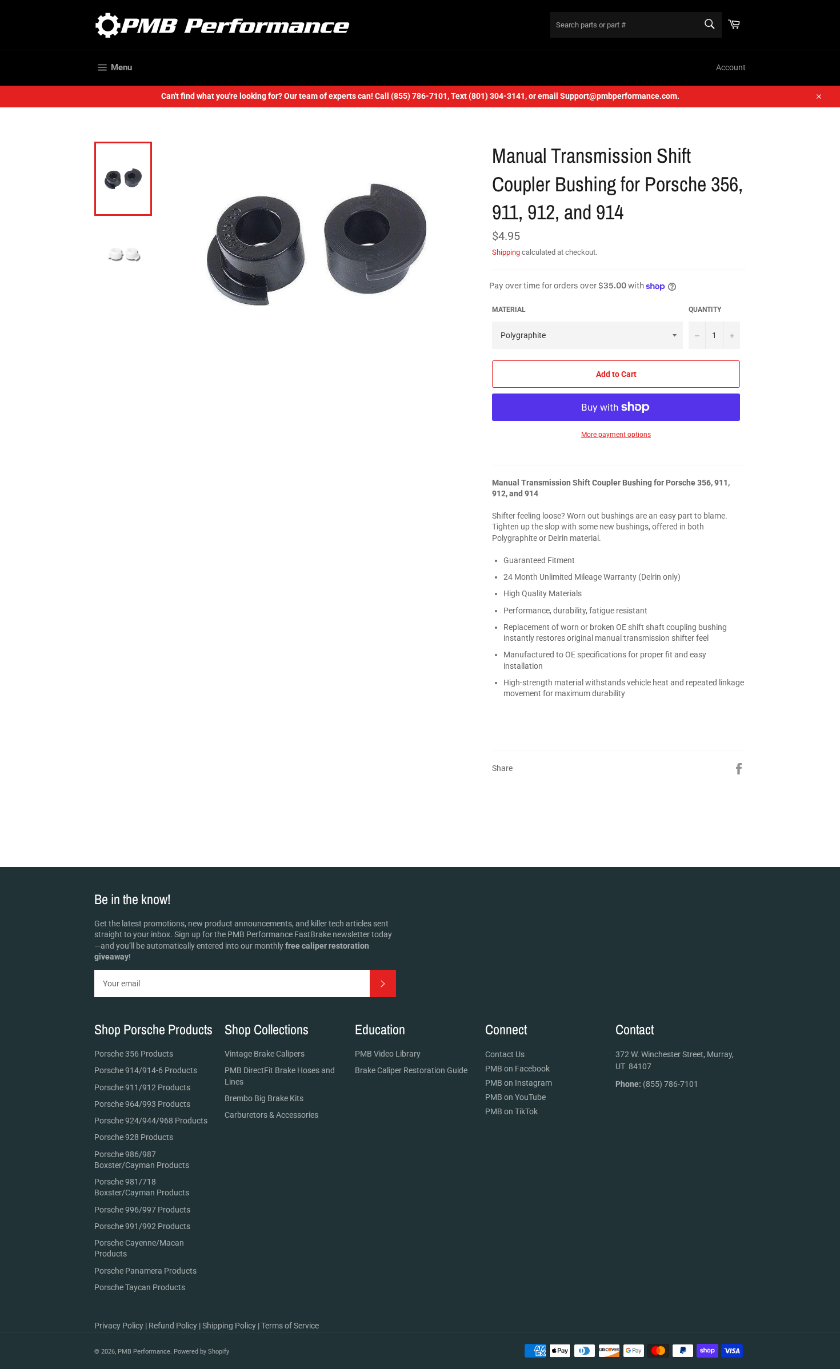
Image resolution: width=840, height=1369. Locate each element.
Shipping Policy (229, 1325)
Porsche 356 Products (133, 1053)
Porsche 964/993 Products (142, 1104)
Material (509, 310)
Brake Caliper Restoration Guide (411, 1070)
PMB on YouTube (515, 1097)
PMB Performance (144, 1351)
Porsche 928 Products (133, 1137)
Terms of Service (290, 1325)
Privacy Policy (118, 1325)
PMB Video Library (388, 1053)
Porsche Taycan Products (139, 1287)
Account (731, 67)
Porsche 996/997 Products (142, 1209)
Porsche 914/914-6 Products (145, 1070)
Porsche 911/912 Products (142, 1087)
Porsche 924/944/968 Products (150, 1120)
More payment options (616, 435)
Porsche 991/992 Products (142, 1226)
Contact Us (505, 1054)
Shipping (506, 252)
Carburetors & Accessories (271, 1114)
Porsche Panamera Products (145, 1270)
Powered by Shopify (201, 1351)
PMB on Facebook (517, 1068)
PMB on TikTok (511, 1111)
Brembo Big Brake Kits (264, 1098)
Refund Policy (173, 1325)
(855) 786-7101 (656, 1084)
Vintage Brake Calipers (265, 1053)
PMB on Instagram (518, 1082)
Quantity (705, 310)
